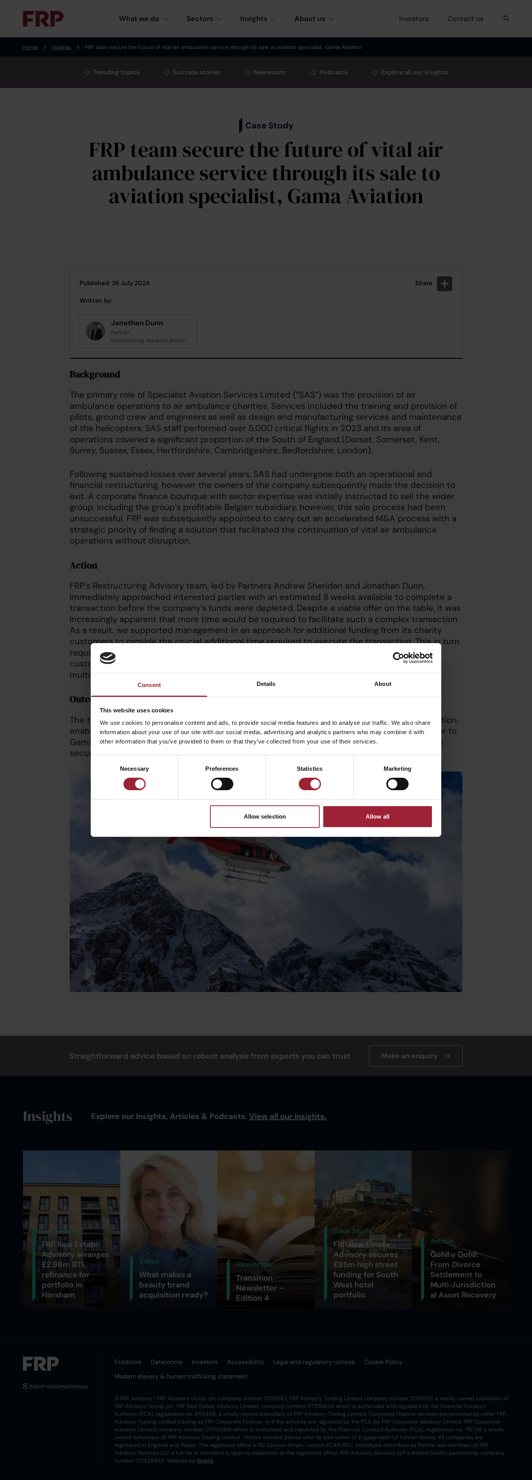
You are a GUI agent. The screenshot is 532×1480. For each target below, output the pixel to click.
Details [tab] (266, 683)
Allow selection (265, 816)
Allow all (377, 816)
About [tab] (382, 683)
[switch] (222, 784)
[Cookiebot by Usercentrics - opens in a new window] (399, 658)
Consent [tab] (149, 685)
